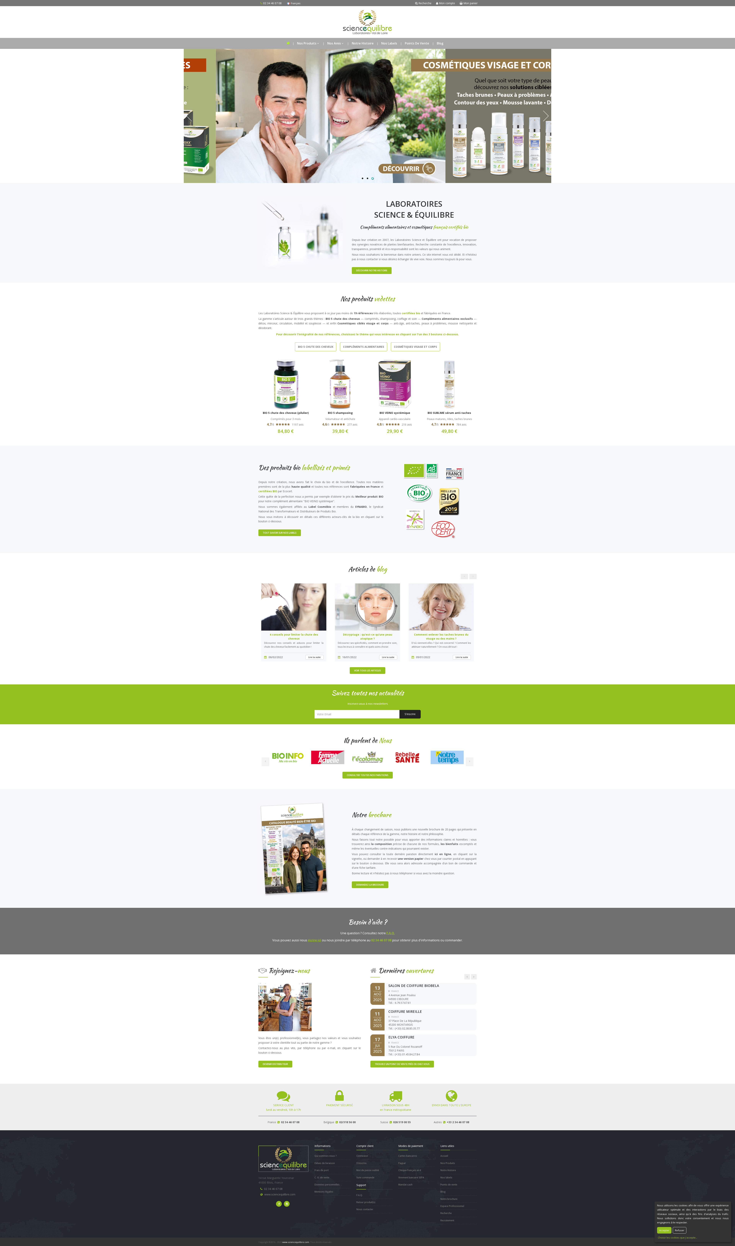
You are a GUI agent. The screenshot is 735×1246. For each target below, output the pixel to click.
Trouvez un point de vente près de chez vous (402, 1064)
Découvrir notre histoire (371, 270)
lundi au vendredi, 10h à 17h (283, 1107)
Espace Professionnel (452, 1206)
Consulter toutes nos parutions (367, 775)
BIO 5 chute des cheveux (315, 347)
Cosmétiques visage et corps (415, 347)
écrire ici (314, 940)
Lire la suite (314, 657)
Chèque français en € (409, 1170)
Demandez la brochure (370, 884)
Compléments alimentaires (363, 347)
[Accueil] (287, 43)
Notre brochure (448, 1199)
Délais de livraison (324, 1163)
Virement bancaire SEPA (411, 1177)
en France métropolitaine (395, 1107)
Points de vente (417, 43)
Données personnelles (327, 1184)
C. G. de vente (321, 1177)
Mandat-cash (405, 1184)
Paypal (402, 1163)
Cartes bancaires (407, 1155)
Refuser (679, 1230)
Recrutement (447, 1220)
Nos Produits (306, 43)
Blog (440, 43)
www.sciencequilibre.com (279, 1194)
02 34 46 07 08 (273, 1189)
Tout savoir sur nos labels (279, 532)
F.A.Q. (390, 933)
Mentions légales (323, 1191)
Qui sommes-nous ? (325, 1155)
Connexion (362, 1155)
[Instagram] (287, 1204)
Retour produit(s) (365, 1202)
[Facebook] (279, 1204)
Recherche (424, 3)
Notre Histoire (363, 43)
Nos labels (389, 43)
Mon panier (470, 3)
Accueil (444, 1155)
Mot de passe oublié (367, 1170)
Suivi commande (365, 1177)
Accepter (664, 1230)
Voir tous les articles (367, 670)
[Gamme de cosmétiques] (367, 116)
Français (295, 3)
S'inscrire (410, 714)
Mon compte (446, 3)
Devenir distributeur (275, 1064)
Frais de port (321, 1170)
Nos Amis (334, 43)
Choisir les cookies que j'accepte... (677, 1237)
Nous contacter (364, 1209)
